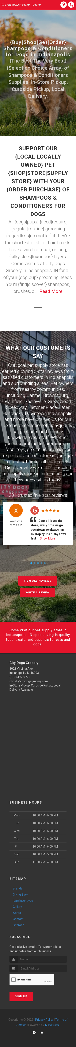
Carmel (33, 395)
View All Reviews (37, 580)
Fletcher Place (42, 407)
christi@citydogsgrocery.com (29, 681)
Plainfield (13, 401)
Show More (47, 538)
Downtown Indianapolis (48, 413)
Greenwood (59, 401)
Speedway (16, 407)
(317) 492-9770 (20, 677)
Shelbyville (35, 401)
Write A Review (38, 592)
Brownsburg (55, 395)
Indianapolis (61, 377)
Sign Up (21, 996)
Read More (50, 291)
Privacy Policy (44, 1019)
